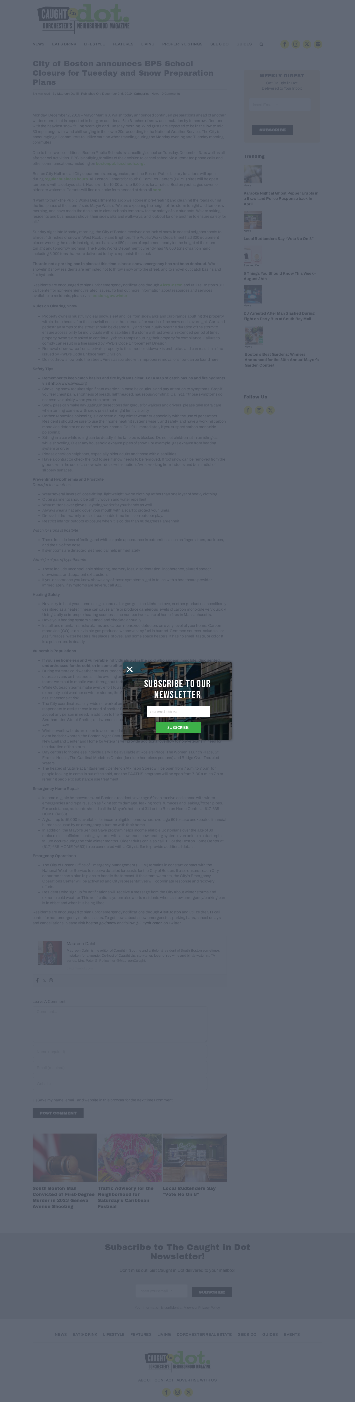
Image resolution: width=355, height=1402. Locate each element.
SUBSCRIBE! (178, 727)
